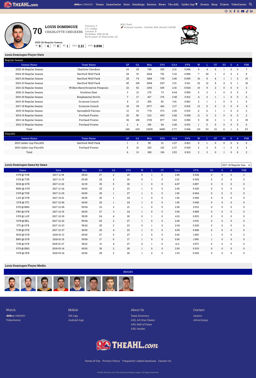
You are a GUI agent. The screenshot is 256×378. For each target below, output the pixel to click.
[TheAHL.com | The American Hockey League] (21, 4)
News (162, 4)
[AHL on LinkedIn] (251, 11)
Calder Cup (188, 4)
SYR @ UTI (22, 202)
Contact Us (164, 360)
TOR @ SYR (22, 230)
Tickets (224, 4)
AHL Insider (138, 328)
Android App (76, 320)
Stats (126, 4)
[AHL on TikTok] (247, 11)
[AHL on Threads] (238, 11)
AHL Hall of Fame (141, 324)
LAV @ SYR (22, 197)
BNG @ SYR (22, 239)
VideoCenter (238, 4)
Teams (100, 4)
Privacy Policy (111, 360)
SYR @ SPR (22, 253)
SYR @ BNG (22, 207)
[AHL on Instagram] (226, 11)
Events (204, 4)
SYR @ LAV (22, 216)
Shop (214, 4)
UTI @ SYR (22, 225)
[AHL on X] (230, 11)
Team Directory (140, 315)
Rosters (151, 4)
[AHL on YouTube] (242, 11)
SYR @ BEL (22, 220)
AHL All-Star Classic (143, 320)
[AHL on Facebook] (234, 11)
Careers (197, 315)
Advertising (200, 320)
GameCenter (113, 4)
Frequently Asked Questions (139, 360)
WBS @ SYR (23, 188)
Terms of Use (92, 360)
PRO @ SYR (22, 211)
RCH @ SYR (22, 184)
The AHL (173, 4)
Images (128, 271)
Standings (138, 4)
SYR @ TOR (22, 174)
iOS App (73, 315)
